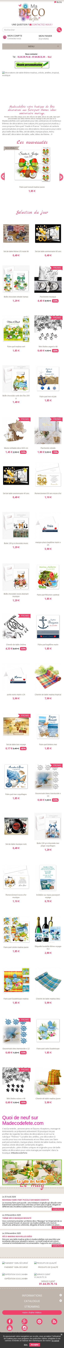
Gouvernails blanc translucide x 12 (48, 794)
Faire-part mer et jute (48, 397)
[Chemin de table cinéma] (16, 627)
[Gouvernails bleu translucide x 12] (16, 1031)
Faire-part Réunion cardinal (48, 595)
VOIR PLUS (58, 1209)
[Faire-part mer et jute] (48, 379)
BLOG (59, 2)
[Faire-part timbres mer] (48, 726)
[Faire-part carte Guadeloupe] (48, 1031)
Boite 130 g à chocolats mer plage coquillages (48, 844)
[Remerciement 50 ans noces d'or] (48, 475)
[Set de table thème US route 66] (16, 233)
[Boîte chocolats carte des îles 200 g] (16, 379)
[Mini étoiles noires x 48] (16, 1081)
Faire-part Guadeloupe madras (16, 999)
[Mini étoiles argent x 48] (48, 329)
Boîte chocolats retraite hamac (16, 297)
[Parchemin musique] (48, 279)
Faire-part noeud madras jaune (32, 187)
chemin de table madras (45, 1142)
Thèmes (15, 1136)
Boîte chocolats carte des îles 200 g (16, 397)
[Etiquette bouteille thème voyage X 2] (48, 929)
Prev (49, 96)
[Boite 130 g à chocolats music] (16, 525)
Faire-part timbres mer (48, 744)
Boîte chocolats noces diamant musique (16, 595)
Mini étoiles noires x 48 (16, 1099)
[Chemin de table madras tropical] (48, 677)
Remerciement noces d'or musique (16, 896)
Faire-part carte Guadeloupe (48, 1049)
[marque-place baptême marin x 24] (48, 525)
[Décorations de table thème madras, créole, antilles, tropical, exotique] (32, 86)
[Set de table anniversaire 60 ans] (48, 233)
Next (56, 96)
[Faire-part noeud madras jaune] (32, 164)
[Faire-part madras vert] (16, 329)
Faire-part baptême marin (48, 645)
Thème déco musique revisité (16, 1218)
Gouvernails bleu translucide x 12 (16, 1049)
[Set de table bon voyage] (16, 726)
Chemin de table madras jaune (48, 1099)
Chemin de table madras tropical (48, 695)
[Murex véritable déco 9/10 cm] (16, 430)
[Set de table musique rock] (16, 826)
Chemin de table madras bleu (48, 999)
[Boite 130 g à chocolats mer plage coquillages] (48, 826)
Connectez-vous (14, 38)
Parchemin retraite (48, 448)
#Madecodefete (19, 1152)
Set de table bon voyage (16, 744)
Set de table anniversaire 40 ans (16, 493)
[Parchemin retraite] (48, 430)
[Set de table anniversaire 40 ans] (16, 475)
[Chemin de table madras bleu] (48, 981)
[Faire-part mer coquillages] (16, 776)
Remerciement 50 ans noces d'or (48, 493)
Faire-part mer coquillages (16, 794)
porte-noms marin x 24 (16, 695)
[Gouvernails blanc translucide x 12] (48, 776)
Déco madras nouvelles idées (17, 1236)
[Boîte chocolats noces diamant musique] (16, 577)
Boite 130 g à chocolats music (16, 543)
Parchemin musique (48, 297)
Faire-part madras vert (16, 347)
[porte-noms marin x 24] (16, 677)
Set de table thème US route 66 (16, 251)
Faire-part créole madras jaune (16, 947)
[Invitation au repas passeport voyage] (48, 878)
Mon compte (14, 35)
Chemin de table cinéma (16, 645)
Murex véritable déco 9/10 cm (16, 448)
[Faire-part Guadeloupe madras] (16, 981)
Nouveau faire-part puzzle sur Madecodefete (25, 1200)
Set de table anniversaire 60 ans (48, 251)
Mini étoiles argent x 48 (48, 347)
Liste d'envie (14, 180)
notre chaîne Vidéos (32, 1312)
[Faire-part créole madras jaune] (16, 929)
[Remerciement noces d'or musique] (16, 878)
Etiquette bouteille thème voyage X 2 (48, 947)
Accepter (34, 1345)
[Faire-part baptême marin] (48, 627)
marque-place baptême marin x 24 (48, 543)
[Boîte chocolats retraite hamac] (16, 279)
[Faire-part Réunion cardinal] (48, 577)
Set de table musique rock (16, 844)
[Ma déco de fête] (32, 12)
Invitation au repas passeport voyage (48, 896)
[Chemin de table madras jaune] (48, 1081)
